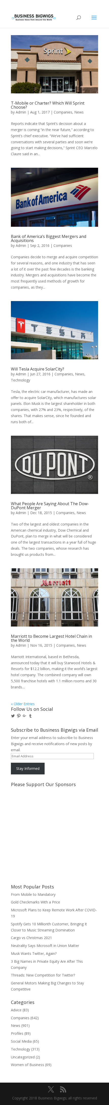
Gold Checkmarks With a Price (35, 902)
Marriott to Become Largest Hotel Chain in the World (51, 638)
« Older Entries (23, 703)
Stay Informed (28, 768)
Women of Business (27, 1064)
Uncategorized (23, 1057)
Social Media (21, 1041)
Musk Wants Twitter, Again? (34, 953)
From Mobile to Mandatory (33, 894)
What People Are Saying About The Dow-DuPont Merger (50, 506)
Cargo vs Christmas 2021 (31, 937)
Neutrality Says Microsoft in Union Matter (45, 945)
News (79, 112)
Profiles (17, 1033)
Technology (20, 380)
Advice (16, 1010)
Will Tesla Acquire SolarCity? (37, 369)
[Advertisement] (34, 808)
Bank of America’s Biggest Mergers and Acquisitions (48, 238)
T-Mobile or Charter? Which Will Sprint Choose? (47, 105)
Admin (21, 112)
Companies (63, 112)
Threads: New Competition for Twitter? (43, 975)
